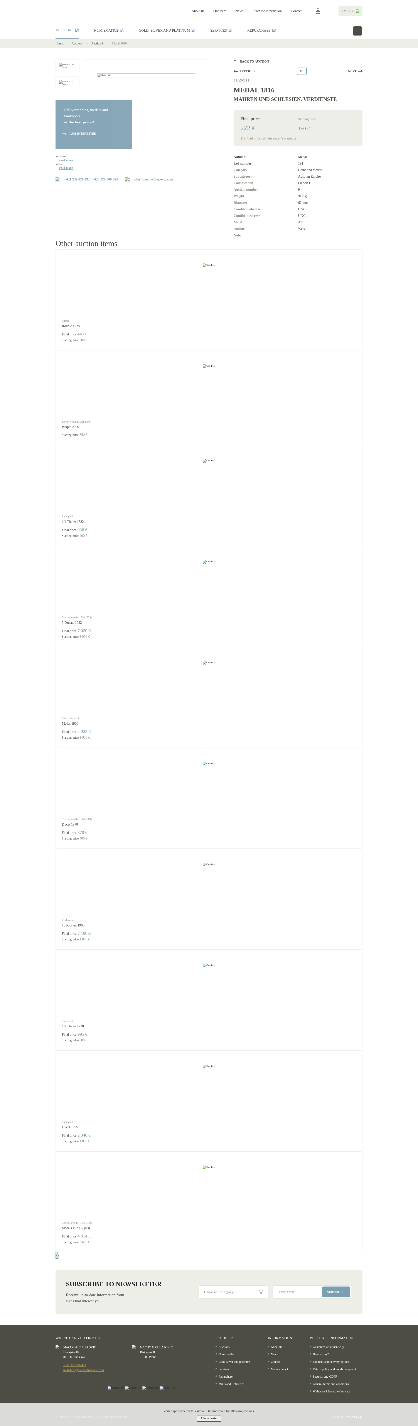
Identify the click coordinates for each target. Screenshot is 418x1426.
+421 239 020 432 (74, 1365)
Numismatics (226, 1354)
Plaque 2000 (70, 427)
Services (224, 1369)
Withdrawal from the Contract (331, 1391)
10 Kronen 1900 (73, 925)
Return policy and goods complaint (334, 1369)
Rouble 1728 (71, 326)
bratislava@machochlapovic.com (83, 1370)
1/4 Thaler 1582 (73, 521)
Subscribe (336, 1292)
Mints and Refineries (231, 1384)
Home (59, 43)
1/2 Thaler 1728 (73, 1026)
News (239, 11)
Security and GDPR (325, 1376)
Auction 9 (97, 43)
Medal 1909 (70, 723)
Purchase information (267, 11)
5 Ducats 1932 (72, 622)
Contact (296, 11)
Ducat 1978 (70, 824)
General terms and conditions (331, 1384)
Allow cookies (209, 1418)
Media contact (279, 1369)
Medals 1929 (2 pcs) (76, 1228)
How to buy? (321, 1354)
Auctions (77, 43)
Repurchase (226, 1376)
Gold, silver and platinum (234, 1361)
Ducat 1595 (70, 1127)
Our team (219, 11)
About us (198, 11)
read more (66, 160)
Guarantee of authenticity (328, 1347)
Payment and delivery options (331, 1361)
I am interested (82, 133)
